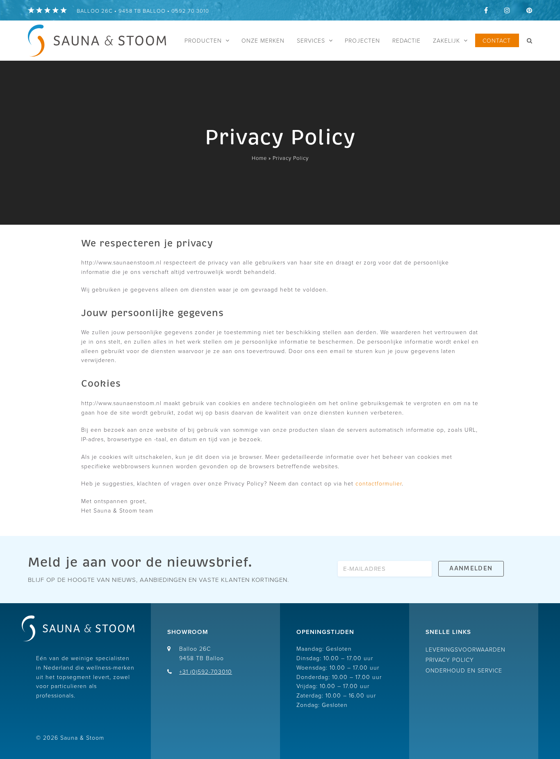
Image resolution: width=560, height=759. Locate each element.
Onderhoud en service (464, 670)
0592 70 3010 (190, 10)
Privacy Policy (450, 659)
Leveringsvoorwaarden (465, 649)
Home (259, 158)
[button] (529, 40)
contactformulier (378, 483)
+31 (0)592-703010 (205, 671)
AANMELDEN (470, 568)
